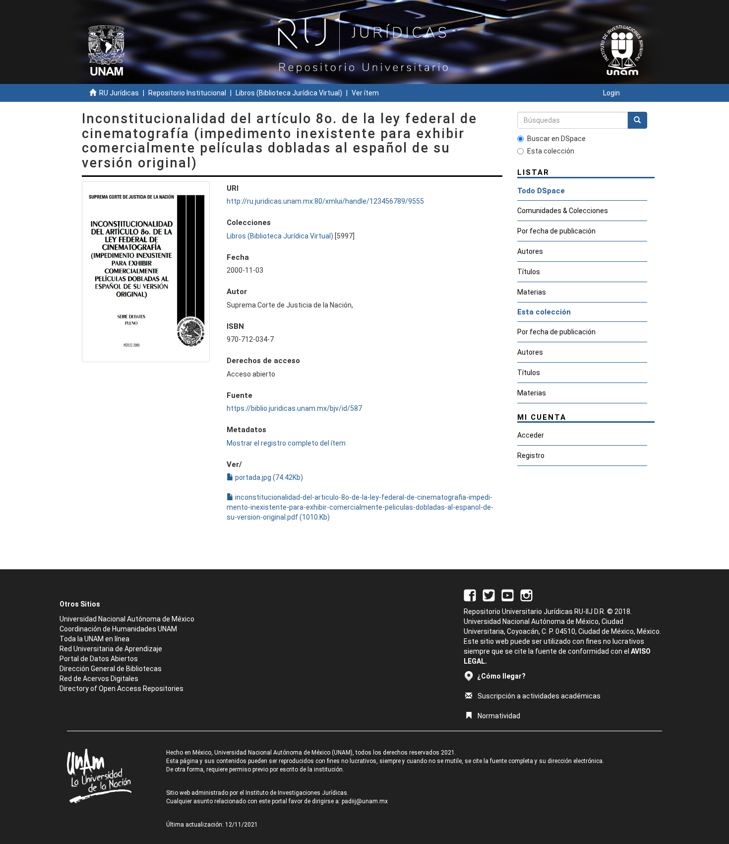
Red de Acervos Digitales (99, 679)
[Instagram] (526, 595)
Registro (531, 456)
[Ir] (637, 120)
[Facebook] (470, 595)
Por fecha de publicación (556, 231)
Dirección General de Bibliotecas (111, 669)
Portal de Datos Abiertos (99, 659)
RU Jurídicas (119, 93)
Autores (530, 251)
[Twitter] (489, 595)
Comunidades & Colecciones (562, 211)
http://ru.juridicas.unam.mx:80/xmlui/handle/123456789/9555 (325, 201)
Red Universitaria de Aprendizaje (111, 649)
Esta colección (550, 151)
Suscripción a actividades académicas (539, 696)
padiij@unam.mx (365, 801)
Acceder (530, 435)
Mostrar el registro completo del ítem (286, 443)
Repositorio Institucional (187, 93)
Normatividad (499, 716)
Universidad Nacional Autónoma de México (127, 619)
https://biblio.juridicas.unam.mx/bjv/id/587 (294, 408)
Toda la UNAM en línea (94, 639)
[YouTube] (507, 595)
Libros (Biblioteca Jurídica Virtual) (289, 93)
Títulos (528, 272)
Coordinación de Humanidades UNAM (118, 629)
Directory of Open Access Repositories (121, 688)
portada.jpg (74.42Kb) (268, 477)
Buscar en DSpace (556, 139)
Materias (531, 292)
